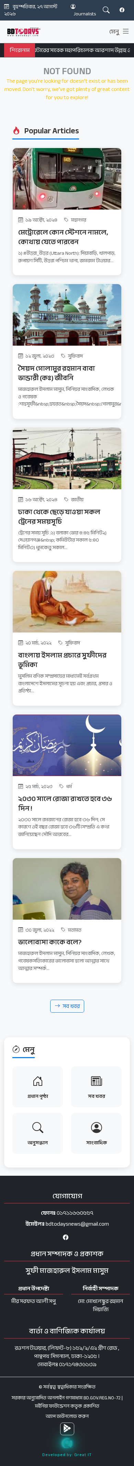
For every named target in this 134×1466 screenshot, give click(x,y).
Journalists (85, 13)
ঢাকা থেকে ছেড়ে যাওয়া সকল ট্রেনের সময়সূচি (59, 517)
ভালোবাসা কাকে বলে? (49, 942)
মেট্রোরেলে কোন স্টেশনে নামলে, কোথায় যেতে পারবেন (63, 237)
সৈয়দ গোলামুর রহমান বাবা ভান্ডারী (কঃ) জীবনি (56, 373)
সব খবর (71, 1006)
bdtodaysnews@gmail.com (77, 1224)
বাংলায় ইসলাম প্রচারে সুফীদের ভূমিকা (62, 660)
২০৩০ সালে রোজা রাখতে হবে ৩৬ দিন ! (65, 803)
